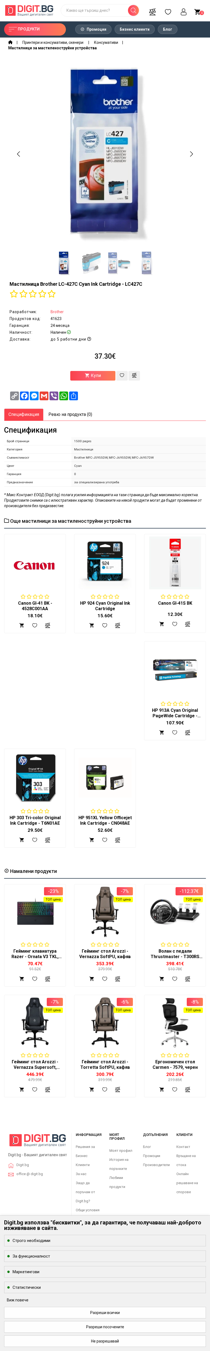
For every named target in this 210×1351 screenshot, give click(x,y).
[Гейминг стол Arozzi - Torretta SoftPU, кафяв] (105, 1022)
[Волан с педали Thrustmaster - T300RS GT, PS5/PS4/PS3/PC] (175, 912)
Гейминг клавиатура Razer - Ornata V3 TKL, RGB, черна (35, 957)
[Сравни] (152, 10)
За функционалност (31, 1256)
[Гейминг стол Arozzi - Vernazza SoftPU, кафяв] (105, 912)
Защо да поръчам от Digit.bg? (85, 1192)
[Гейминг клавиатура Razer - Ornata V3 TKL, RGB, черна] (35, 912)
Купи (95, 375)
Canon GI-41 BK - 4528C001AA (35, 606)
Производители (156, 1165)
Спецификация (23, 414)
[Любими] (168, 10)
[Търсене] (133, 10)
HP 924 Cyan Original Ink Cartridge (105, 606)
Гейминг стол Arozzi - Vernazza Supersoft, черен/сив (35, 1067)
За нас (81, 1174)
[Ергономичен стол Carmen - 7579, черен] (175, 1022)
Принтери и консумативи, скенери (53, 42)
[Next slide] (191, 154)
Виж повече (17, 1300)
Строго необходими (31, 1240)
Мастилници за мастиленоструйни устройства (52, 48)
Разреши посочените (105, 1327)
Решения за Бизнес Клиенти (85, 1156)
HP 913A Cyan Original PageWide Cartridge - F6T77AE (175, 716)
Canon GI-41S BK (175, 603)
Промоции (96, 29)
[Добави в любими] (122, 376)
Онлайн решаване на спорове (187, 1183)
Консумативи (106, 42)
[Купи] (21, 978)
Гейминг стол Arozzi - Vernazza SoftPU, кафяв (105, 954)
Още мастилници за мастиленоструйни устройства (70, 521)
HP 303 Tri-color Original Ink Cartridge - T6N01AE (35, 820)
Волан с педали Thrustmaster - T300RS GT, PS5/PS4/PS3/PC (175, 957)
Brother (57, 312)
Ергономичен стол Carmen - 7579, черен (175, 1064)
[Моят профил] (183, 10)
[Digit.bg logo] (37, 1142)
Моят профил (120, 1151)
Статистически (27, 1287)
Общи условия (88, 1210)
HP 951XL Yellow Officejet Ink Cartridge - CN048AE (105, 820)
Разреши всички (105, 1312)
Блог (167, 29)
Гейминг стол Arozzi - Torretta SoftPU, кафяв (105, 1064)
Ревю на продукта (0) (70, 414)
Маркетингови (26, 1271)
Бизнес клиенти (135, 29)
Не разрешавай (105, 1341)
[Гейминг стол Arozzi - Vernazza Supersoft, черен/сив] (35, 1022)
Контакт (183, 1147)
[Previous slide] (18, 154)
